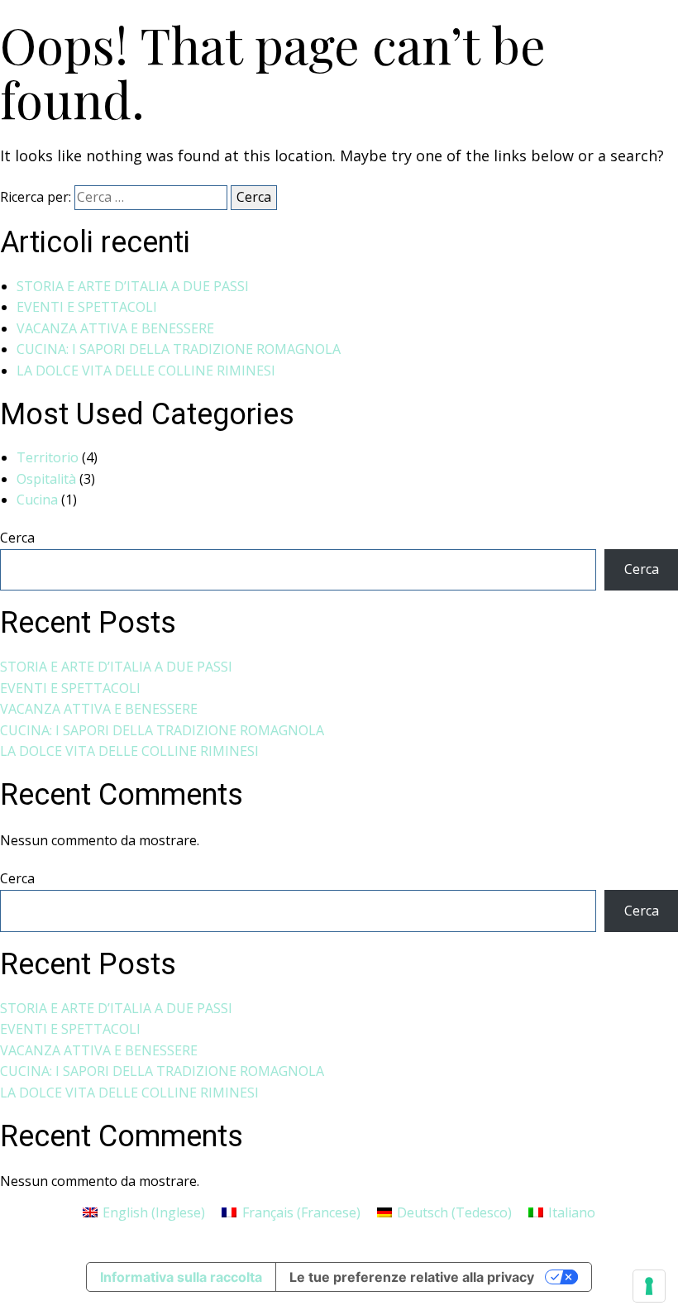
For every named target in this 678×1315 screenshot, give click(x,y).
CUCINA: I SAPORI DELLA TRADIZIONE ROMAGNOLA (179, 349)
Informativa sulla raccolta (181, 1277)
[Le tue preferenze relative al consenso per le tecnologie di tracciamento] (649, 1286)
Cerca (17, 537)
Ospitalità (46, 479)
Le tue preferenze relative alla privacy (411, 1277)
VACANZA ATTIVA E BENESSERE (115, 328)
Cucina (37, 499)
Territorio (48, 457)
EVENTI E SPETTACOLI (87, 307)
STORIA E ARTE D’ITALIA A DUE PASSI (133, 286)
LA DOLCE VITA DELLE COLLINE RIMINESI (146, 370)
